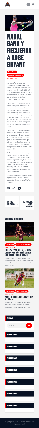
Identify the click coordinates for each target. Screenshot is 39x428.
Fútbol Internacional (23, 245)
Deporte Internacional (15, 75)
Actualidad (12, 72)
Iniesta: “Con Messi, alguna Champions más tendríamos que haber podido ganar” (18, 252)
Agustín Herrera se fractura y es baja (19, 298)
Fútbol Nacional (21, 291)
